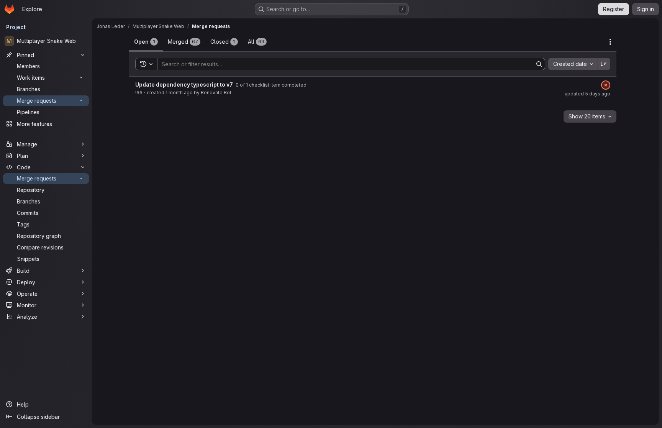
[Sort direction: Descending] (604, 64)
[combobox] (573, 64)
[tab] (146, 41)
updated (587, 94)
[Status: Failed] (605, 85)
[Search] (539, 64)
